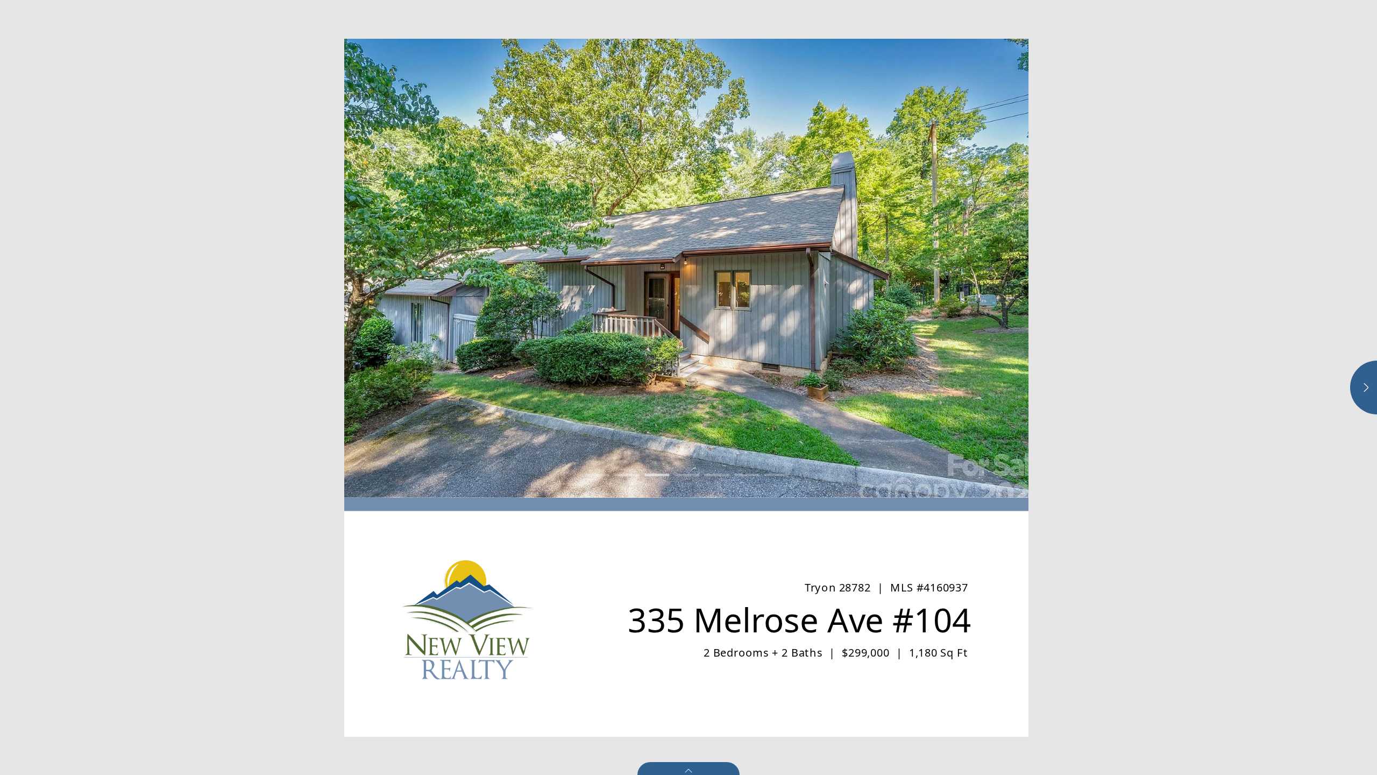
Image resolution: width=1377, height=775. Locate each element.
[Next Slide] (857, 268)
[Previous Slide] (515, 268)
